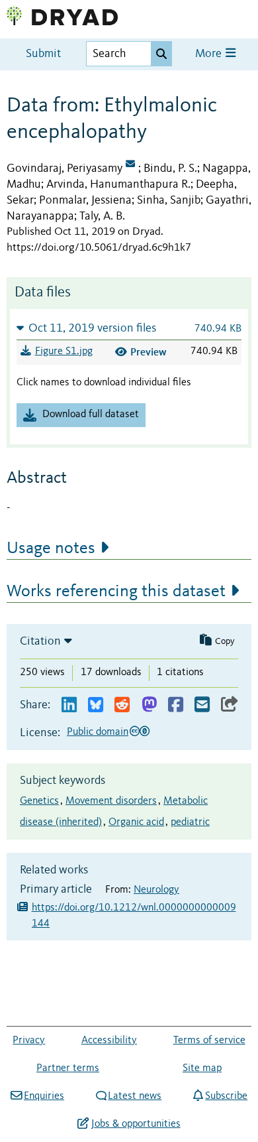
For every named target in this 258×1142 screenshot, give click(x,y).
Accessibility (109, 1040)
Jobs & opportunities (135, 1124)
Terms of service (209, 1040)
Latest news (134, 1096)
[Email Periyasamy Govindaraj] (130, 165)
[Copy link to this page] (229, 705)
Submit (43, 54)
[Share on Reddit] (122, 705)
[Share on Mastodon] (149, 705)
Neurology (156, 890)
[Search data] (161, 53)
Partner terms (67, 1068)
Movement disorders (111, 801)
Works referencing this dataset (116, 591)
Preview (148, 352)
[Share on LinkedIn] (69, 705)
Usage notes (51, 548)
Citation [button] (40, 641)
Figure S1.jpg (64, 351)
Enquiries (44, 1096)
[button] (129, 328)
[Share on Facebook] (175, 705)
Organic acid (136, 822)
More (209, 54)
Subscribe (226, 1096)
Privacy (29, 1040)
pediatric (190, 822)
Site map (202, 1068)
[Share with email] (202, 705)
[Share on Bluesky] (95, 705)
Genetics (39, 801)
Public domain (97, 732)
